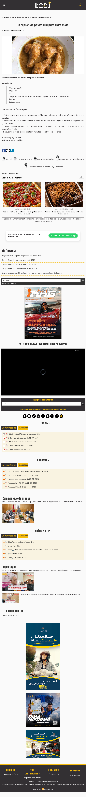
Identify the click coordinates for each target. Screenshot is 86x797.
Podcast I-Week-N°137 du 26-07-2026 (23, 424)
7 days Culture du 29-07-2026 (20, 395)
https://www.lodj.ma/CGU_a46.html (54, 359)
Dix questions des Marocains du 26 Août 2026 (19, 269)
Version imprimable (45, 159)
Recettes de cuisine (41, 17)
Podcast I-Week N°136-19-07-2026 (22, 436)
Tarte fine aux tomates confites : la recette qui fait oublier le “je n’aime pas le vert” (22, 213)
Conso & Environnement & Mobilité (19, 219)
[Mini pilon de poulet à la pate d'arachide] (43, 37)
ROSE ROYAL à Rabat (11, 565)
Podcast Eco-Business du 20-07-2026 (23, 428)
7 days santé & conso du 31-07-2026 (23, 387)
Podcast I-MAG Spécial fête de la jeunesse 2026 (28, 421)
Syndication (48, 642)
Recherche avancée (9, 283)
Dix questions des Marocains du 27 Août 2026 (19, 264)
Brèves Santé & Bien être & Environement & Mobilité (58, 219)
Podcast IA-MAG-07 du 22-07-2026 (22, 432)
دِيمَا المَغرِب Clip (14, 495)
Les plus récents (9, 377)
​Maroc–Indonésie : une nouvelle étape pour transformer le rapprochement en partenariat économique (42, 451)
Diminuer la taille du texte (38, 167)
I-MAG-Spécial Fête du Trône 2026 (22, 391)
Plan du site (37, 642)
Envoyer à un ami (24, 159)
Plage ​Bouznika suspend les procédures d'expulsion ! (22, 256)
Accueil (5, 17)
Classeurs (23, 377)
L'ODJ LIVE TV (54, 626)
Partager (58, 167)
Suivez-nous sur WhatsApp (63, 236)
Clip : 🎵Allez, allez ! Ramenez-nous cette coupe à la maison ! (33, 499)
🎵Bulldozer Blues (15, 503)
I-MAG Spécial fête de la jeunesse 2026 (24, 383)
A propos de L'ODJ (11, 626)
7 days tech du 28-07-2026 (19, 399)
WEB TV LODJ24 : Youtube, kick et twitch (43, 293)
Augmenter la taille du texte (71, 159)
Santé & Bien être (20, 17)
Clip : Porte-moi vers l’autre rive (21, 491)
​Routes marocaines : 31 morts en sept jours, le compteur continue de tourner (32, 273)
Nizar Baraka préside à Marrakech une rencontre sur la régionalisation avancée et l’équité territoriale (41, 520)
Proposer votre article (32, 630)
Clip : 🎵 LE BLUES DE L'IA (17, 507)
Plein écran (79, 300)
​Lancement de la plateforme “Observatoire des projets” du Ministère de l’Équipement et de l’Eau (50, 543)
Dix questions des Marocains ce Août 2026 (18, 260)
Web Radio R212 (75, 628)
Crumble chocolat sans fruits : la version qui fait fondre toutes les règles (64, 213)
